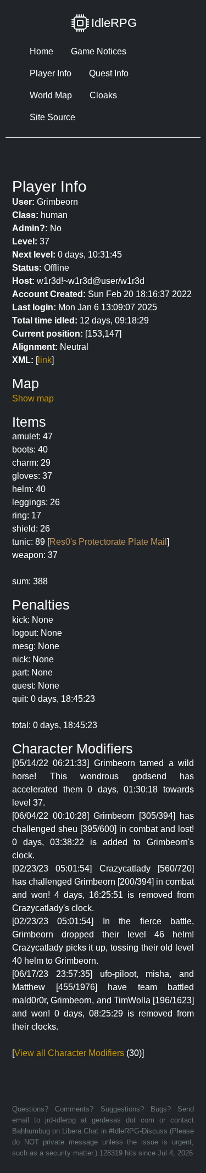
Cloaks (103, 95)
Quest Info (109, 73)
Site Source (52, 117)
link (45, 360)
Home (41, 51)
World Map (51, 95)
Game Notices (98, 51)
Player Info (50, 73)
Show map (33, 398)
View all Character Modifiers (69, 1053)
